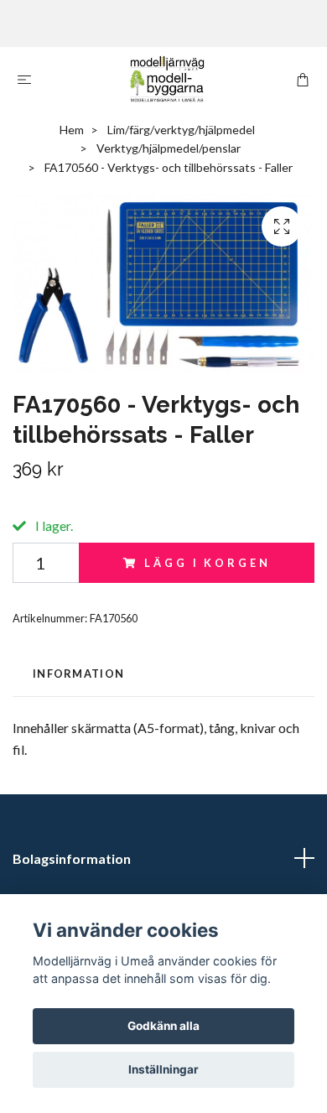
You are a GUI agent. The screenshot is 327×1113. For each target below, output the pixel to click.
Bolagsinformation (72, 858)
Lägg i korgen (207, 563)
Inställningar (163, 1069)
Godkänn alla (163, 1025)
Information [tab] (78, 673)
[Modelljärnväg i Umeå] (166, 79)
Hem (72, 129)
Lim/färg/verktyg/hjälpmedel (181, 129)
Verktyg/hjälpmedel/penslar (168, 148)
